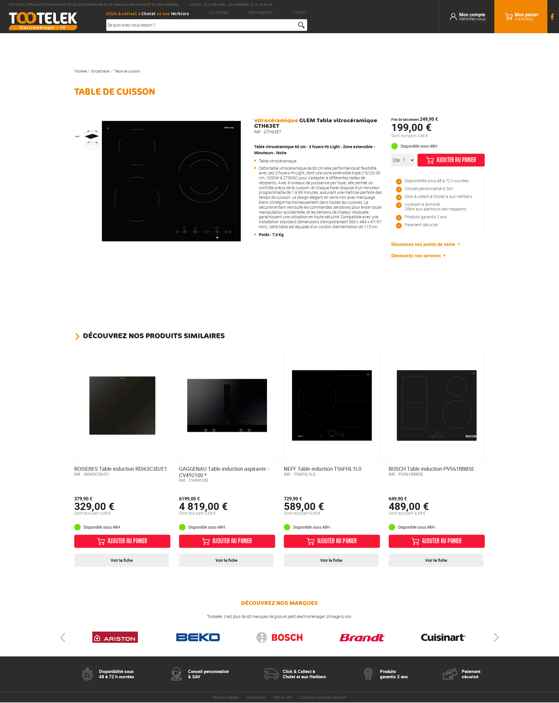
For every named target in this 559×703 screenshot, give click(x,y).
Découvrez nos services (416, 255)
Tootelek (80, 71)
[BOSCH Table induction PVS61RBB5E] (436, 405)
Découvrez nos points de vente (423, 244)
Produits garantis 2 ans (426, 216)
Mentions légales (226, 697)
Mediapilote (256, 697)
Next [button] (496, 637)
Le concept (219, 12)
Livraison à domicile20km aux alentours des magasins (435, 206)
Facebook (553, 16)
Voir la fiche (122, 560)
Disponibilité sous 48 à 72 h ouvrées (437, 180)
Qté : (397, 160)
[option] (88, 140)
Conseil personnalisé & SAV (429, 188)
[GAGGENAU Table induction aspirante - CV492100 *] (227, 405)
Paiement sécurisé (421, 224)
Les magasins (260, 12)
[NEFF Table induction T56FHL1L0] (332, 405)
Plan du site (282, 697)
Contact (300, 12)
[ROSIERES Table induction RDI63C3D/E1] (122, 405)
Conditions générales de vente (323, 697)
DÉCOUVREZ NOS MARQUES (279, 603)
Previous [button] (62, 637)
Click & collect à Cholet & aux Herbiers (438, 196)
